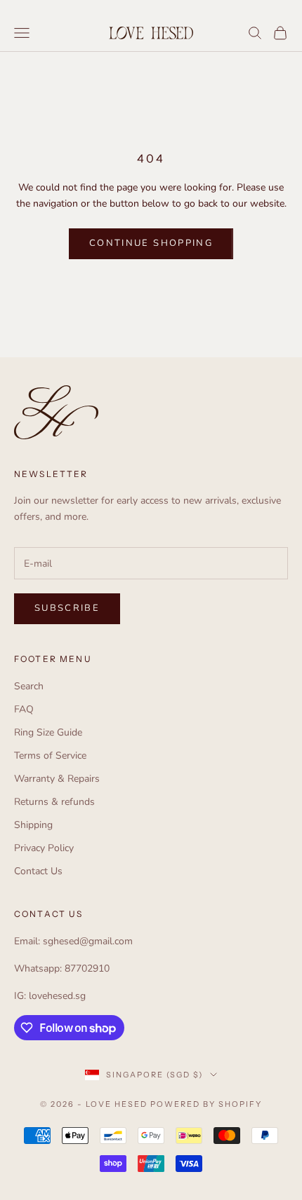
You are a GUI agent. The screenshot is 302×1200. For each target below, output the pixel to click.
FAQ (24, 709)
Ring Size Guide (48, 732)
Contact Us (38, 871)
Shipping (33, 825)
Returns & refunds (54, 801)
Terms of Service (50, 755)
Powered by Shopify (206, 1104)
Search (29, 686)
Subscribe (67, 608)
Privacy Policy (44, 848)
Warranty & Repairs (57, 778)
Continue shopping (151, 243)
